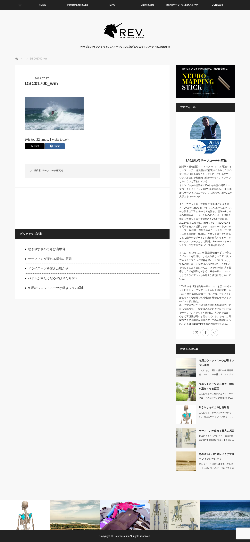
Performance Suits (77, 5)
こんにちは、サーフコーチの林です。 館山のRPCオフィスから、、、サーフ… (216, 416)
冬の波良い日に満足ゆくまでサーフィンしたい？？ (216, 456)
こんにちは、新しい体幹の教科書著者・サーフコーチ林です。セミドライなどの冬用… (216, 374)
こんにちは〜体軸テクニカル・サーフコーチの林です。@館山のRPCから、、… (216, 398)
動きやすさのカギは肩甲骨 (46, 249)
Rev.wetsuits (121, 536)
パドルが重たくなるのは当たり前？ (53, 278)
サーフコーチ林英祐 (52, 170)
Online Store (147, 5)
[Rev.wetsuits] (125, 41)
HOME (42, 5)
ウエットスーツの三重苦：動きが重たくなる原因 (216, 386)
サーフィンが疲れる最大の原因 (50, 258)
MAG (112, 5)
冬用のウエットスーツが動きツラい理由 (56, 288)
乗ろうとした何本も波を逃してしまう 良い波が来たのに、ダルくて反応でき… (216, 468)
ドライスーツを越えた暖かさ (48, 268)
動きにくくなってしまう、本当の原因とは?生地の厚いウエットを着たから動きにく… (216, 440)
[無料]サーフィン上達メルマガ (182, 5)
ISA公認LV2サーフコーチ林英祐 (206, 160)
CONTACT (217, 5)
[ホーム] (20, 5)
